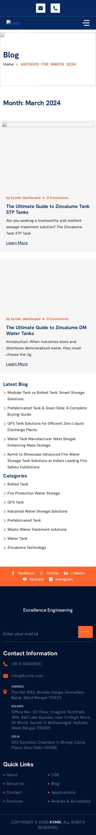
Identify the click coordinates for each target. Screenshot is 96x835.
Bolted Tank (17, 484)
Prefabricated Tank (24, 520)
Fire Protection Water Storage (33, 493)
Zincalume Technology (26, 547)
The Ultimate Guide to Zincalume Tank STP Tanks (48, 209)
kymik (55, 822)
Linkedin (77, 573)
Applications (63, 792)
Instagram (64, 579)
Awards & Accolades (71, 801)
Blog (55, 783)
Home (8, 64)
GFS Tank (15, 502)
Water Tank (17, 538)
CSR (55, 774)
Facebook (26, 573)
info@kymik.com (40, 8)
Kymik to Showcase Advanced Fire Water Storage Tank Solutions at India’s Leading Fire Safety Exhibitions (47, 460)
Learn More (17, 242)
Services (14, 801)
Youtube (36, 579)
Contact (14, 792)
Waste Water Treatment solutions (37, 529)
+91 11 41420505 (26, 663)
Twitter (52, 573)
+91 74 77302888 (55, 8)
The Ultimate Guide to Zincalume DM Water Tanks (46, 330)
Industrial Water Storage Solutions (37, 511)
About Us (15, 783)
